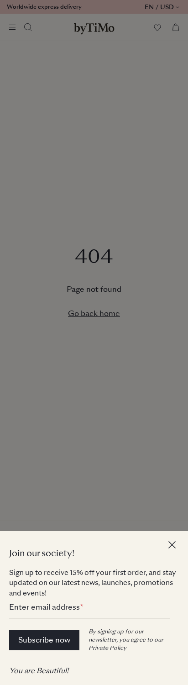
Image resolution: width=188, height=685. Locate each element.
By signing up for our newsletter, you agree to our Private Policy (126, 639)
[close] (173, 546)
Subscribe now (44, 640)
